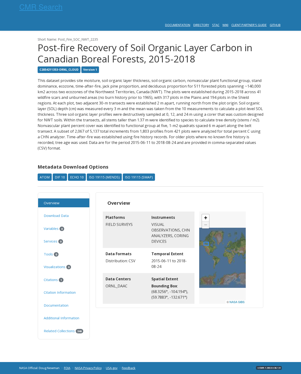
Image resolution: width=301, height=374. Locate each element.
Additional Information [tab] (61, 318)
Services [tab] (52, 241)
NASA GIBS (237, 302)
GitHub (275, 25)
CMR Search (41, 6)
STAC (215, 25)
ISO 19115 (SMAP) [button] (139, 177)
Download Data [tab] (56, 215)
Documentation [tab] (56, 305)
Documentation (177, 25)
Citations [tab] (53, 279)
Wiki (225, 25)
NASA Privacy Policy (88, 368)
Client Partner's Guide (249, 25)
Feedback (128, 368)
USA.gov (111, 368)
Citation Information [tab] (60, 292)
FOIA (67, 368)
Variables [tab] (53, 228)
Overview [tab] (51, 202)
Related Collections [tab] (63, 330)
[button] (205, 217)
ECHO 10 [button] (77, 177)
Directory (201, 25)
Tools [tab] (50, 254)
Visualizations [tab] (56, 266)
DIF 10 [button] (60, 177)
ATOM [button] (45, 177)
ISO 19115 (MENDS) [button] (104, 177)
